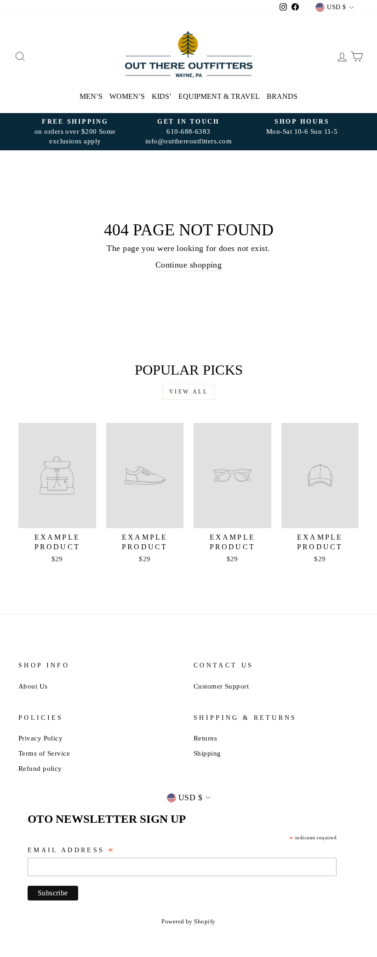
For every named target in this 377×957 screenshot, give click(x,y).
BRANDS (282, 96)
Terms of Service (44, 753)
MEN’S (91, 96)
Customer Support (221, 686)
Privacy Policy (40, 738)
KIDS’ (161, 96)
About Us (33, 686)
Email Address (71, 851)
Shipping (207, 753)
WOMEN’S (127, 96)
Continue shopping (188, 264)
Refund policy (40, 768)
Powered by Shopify (188, 921)
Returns (205, 738)
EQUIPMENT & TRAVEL (219, 96)
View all (188, 391)
